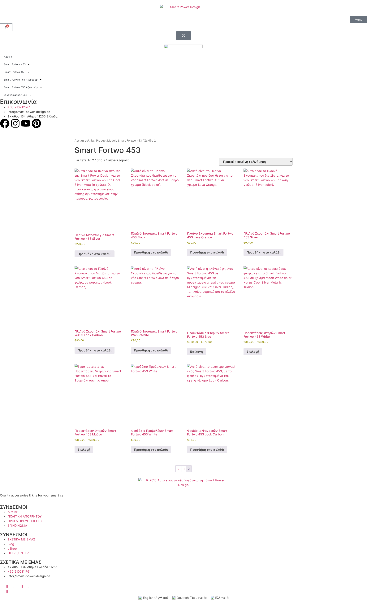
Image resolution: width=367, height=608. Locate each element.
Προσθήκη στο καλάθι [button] (94, 254)
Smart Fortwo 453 (130, 140)
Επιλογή (196, 352)
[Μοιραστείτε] (18, 586)
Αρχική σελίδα (84, 140)
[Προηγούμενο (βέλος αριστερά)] (3, 591)
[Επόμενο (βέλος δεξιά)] (10, 591)
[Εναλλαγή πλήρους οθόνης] (10, 586)
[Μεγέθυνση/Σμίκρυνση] (3, 586)
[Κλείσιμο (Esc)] (25, 586)
